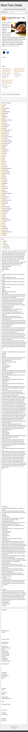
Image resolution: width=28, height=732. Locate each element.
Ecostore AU (4, 672)
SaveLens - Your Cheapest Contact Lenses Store (12, 538)
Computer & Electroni (7, 130)
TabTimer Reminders (6, 563)
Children (5, 121)
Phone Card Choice (6, 516)
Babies (4, 110)
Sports (4, 216)
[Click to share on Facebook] (7, 52)
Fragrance (5, 151)
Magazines (5, 183)
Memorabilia (5, 188)
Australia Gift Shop (5, 269)
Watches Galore (5, 697)
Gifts (4, 158)
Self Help (5, 213)
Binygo (3, 288)
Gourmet (5, 161)
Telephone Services (7, 220)
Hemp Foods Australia (6, 366)
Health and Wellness (7, 168)
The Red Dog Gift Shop (6, 578)
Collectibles (5, 126)
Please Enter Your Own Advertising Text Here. (11, 316)
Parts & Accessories (7, 200)
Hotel (4, 175)
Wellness (5, 233)
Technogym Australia (6, 704)
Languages (5, 180)
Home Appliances (6, 173)
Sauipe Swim (4, 537)
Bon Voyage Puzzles (6, 532)
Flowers (4, 148)
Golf (4, 160)
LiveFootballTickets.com (7, 429)
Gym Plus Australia (5, 655)
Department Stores (7, 140)
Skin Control (4, 710)
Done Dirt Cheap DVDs (6, 319)
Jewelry (4, 176)
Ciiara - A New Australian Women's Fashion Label (12, 312)
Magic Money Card (6, 438)
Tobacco (5, 221)
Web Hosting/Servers (7, 231)
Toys (4, 223)
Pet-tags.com (4, 515)
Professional (10, 19)
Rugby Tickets (5, 431)
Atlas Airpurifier (5, 267)
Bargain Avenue (5, 650)
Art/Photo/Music (6, 108)
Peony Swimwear (5, 642)
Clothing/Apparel (6, 125)
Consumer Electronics (7, 136)
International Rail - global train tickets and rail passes (12, 379)
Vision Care (5, 230)
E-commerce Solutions (7, 141)
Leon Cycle (4, 676)
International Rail (5, 380)
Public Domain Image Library (8, 521)
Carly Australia (5, 658)
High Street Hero (5, 367)
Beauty (4, 115)
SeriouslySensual (5, 539)
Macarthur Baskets (5, 432)
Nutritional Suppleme (7, 193)
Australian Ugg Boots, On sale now (9, 277)
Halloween (5, 166)
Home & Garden (6, 171)
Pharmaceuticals (6, 206)
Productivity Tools (6, 210)
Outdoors (5, 198)
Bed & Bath (5, 116)
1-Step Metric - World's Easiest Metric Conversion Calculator (14, 251)
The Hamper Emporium (6, 576)
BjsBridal (4, 290)
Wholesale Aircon (5, 652)
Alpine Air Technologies (6, 266)
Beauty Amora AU (5, 675)
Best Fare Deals (11, 5)
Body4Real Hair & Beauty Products (9, 291)
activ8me (3, 632)
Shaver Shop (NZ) (5, 639)
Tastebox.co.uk (5, 567)
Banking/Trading (6, 111)
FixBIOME (4, 718)
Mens (4, 190)
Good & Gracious (5, 364)
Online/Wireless (6, 196)
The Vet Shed (4, 584)
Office (4, 195)
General (4, 156)
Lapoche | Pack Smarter (6, 698)
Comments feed (6, 246)
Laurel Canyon (5, 389)
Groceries (5, 165)
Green (4, 163)
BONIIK (3, 694)
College (4, 128)
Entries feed (5, 244)
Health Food (5, 170)
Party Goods (5, 201)
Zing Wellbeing (5, 714)
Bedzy (3, 649)
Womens (5, 235)
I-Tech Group (4, 382)
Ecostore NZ (4, 674)
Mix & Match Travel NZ (6, 648)
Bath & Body (5, 113)
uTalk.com (4, 605)
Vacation (5, 226)
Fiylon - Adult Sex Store (6, 360)
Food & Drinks (6, 150)
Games (4, 155)
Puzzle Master (5, 534)
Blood (3, 678)
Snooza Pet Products (6, 661)
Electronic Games (6, 143)
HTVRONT (4, 713)
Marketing (5, 186)
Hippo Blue (4, 369)
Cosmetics (5, 138)
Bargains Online (5, 646)
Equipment (5, 145)
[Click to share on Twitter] (4, 52)
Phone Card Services (7, 208)
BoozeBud (4, 688)
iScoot (3, 701)
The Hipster (4, 577)
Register (5, 241)
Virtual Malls (5, 228)
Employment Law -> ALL (16, 18)
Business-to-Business (7, 120)
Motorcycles (5, 191)
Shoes (4, 215)
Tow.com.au (4, 589)
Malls (4, 185)
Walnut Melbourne (5, 630)
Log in (4, 242)
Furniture (5, 153)
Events (4, 146)
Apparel (4, 105)
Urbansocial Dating (6, 603)
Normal (3, 689)
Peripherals (5, 203)
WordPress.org (6, 247)
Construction (5, 135)
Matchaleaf (4, 447)
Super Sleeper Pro (5, 663)
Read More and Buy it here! (12, 46)
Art (3, 106)
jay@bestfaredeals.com (12, 92)
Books (4, 118)
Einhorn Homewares (6, 326)
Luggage (5, 181)
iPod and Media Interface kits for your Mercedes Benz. (13, 317)
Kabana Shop (4, 692)
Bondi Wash (4, 720)
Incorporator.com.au (6, 377)
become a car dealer (6, 287)
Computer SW (6, 133)
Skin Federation (5, 554)
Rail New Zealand (5, 535)
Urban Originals (5, 602)
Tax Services (5, 218)
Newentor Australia (5, 653)
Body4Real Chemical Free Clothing (9, 362)
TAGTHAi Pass (5, 659)
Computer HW (6, 131)
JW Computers (5, 643)
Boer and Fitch (5, 293)
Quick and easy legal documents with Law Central (12, 390)
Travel (4, 225)
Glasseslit (4, 363)
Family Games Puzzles (6, 531)
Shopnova (4, 656)
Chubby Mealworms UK (6, 307)
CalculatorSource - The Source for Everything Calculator (13, 299)
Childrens (5, 123)
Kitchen (4, 178)
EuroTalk (3, 354)
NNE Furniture (5, 506)
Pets (4, 205)
